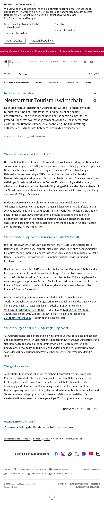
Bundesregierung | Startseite (17, 438)
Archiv (47, 438)
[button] (98, 61)
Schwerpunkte (55, 82)
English (32, 62)
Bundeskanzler (73, 82)
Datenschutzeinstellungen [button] (88, 487)
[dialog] (52, 23)
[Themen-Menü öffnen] (32, 74)
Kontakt (54, 62)
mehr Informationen (18, 33)
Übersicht (95, 484)
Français (43, 62)
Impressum (62, 484)
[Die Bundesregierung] (12, 64)
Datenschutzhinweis (71, 62)
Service (89, 82)
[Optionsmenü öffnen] (95, 106)
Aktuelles (39, 82)
